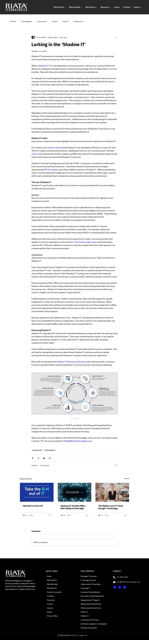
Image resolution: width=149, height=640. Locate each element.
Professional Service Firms (91, 608)
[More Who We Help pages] (81, 7)
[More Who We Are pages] (96, 7)
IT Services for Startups (90, 620)
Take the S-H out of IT (33, 506)
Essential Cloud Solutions (90, 592)
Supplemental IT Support (90, 600)
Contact (50, 604)
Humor (49, 612)
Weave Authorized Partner (91, 604)
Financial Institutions (89, 628)
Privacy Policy (52, 616)
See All (126, 478)
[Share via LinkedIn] (44, 458)
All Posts (13, 21)
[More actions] (116, 37)
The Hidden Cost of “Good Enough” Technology (110, 507)
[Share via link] (50, 458)
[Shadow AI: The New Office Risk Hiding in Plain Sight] (74, 492)
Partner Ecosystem (54, 592)
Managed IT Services (89, 576)
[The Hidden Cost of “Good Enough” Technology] (112, 492)
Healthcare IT (78, 21)
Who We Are (52, 588)
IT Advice (50, 596)
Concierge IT (85, 588)
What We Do (52, 580)
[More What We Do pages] (65, 7)
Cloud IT (55, 21)
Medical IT (85, 616)
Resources (51, 600)
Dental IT (65, 21)
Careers (50, 608)
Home (49, 576)
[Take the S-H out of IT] (37, 492)
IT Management (26, 21)
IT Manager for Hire (88, 580)
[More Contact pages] (141, 7)
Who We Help (52, 584)
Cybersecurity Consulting (90, 584)
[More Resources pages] (110, 7)
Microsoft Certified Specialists (92, 596)
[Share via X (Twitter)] (38, 458)
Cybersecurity (42, 21)
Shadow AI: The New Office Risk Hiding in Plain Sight (73, 507)
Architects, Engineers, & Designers (94, 624)
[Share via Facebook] (32, 458)
